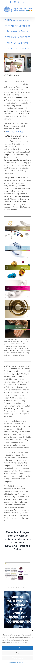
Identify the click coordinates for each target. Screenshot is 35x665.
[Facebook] (10, 2)
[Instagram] (23, 2)
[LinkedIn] (19, 2)
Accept (17, 648)
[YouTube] (15, 2)
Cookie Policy (13, 662)
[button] (32, 631)
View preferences (17, 658)
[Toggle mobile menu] (31, 14)
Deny (17, 653)
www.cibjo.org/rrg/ (14, 131)
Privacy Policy (21, 662)
